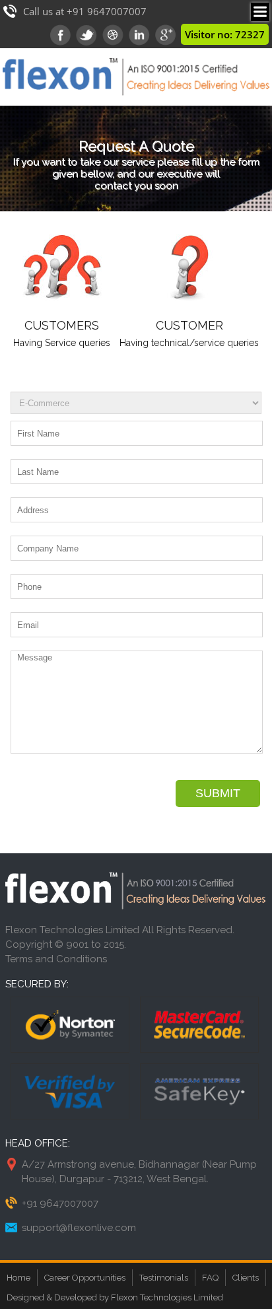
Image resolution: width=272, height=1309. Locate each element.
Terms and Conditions (56, 959)
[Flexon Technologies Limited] (136, 102)
